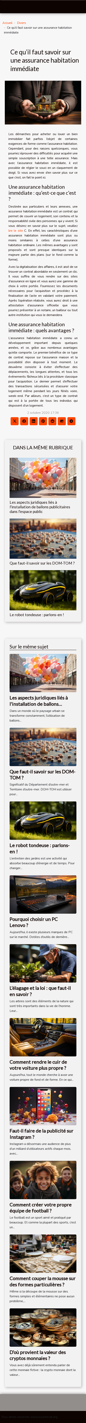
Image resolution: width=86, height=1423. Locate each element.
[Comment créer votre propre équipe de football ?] (43, 1179)
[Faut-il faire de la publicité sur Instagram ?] (43, 1106)
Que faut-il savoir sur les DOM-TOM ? (42, 563)
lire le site (15, 230)
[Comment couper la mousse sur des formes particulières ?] (43, 1253)
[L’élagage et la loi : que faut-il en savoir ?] (43, 963)
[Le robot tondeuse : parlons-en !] (43, 590)
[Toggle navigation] (7, 7)
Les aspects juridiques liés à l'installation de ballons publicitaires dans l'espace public (40, 507)
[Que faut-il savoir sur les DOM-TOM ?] (43, 539)
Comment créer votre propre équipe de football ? (41, 1207)
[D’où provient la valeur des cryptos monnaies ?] (43, 1327)
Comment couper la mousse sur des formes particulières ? (43, 1281)
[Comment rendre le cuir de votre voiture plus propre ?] (43, 1037)
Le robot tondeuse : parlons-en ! (37, 614)
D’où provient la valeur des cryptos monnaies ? (38, 1355)
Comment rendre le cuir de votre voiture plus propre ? (38, 1065)
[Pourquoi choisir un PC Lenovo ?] (43, 894)
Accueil (7, 23)
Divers (21, 23)
